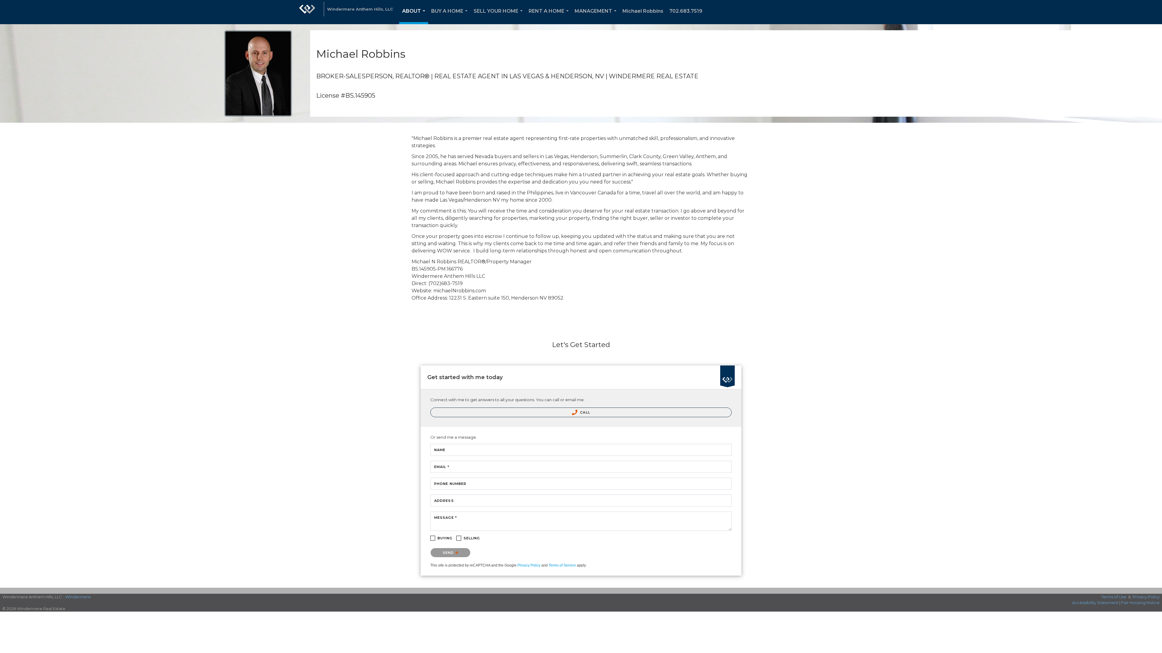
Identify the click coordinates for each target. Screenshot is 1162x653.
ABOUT (415, 16)
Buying (445, 538)
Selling (472, 538)
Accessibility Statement (1095, 602)
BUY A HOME (450, 16)
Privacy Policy (528, 565)
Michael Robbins (642, 11)
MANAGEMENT (597, 16)
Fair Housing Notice (1140, 602)
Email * (441, 467)
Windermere (78, 596)
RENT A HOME (550, 16)
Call (584, 412)
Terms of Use (1113, 596)
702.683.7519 (685, 11)
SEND (449, 553)
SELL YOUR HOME (499, 16)
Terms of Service (562, 565)
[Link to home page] (307, 12)
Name (439, 450)
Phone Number (450, 484)
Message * (445, 517)
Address (444, 501)
